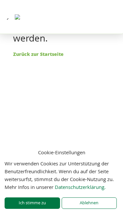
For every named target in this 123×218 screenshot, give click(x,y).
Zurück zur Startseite (38, 54)
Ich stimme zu (32, 203)
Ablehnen (89, 203)
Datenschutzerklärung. (80, 187)
